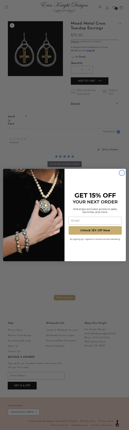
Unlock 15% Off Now (95, 230)
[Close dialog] (122, 173)
